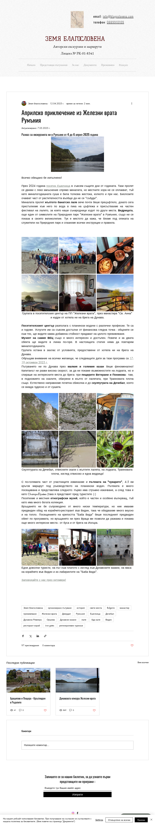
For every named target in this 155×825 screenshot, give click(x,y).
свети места (96, 607)
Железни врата (49, 613)
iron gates (49, 625)
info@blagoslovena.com (118, 16)
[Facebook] (77, 813)
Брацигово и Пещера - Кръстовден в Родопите (27, 700)
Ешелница (95, 613)
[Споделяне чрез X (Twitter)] (30, 636)
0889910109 (115, 22)
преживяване (30, 613)
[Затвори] (151, 820)
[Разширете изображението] (39, 255)
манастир (124, 607)
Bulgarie (111, 607)
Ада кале (95, 619)
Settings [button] (99, 819)
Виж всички (143, 662)
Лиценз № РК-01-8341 (77, 53)
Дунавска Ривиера (32, 619)
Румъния (80, 613)
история (81, 607)
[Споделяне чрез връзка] (45, 636)
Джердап (66, 613)
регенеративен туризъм (71, 625)
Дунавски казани (68, 619)
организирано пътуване (60, 607)
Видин (109, 619)
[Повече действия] (132, 103)
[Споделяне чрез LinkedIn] (37, 636)
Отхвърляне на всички (119, 819)
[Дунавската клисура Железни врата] (77, 680)
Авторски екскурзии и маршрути (77, 46)
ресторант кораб (31, 625)
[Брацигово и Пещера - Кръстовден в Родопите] (28, 680)
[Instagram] (72, 813)
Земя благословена (33, 607)
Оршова (51, 619)
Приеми (141, 819)
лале (83, 619)
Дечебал (110, 613)
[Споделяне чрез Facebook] (22, 636)
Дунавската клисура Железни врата (77, 698)
